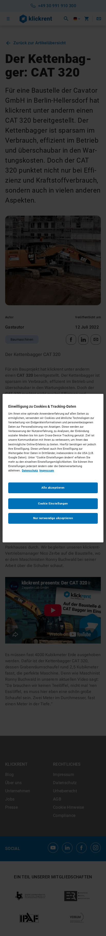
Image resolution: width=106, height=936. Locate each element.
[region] (53, 468)
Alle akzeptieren (53, 487)
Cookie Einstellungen (53, 503)
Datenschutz (30, 470)
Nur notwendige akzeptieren (53, 518)
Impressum (46, 470)
